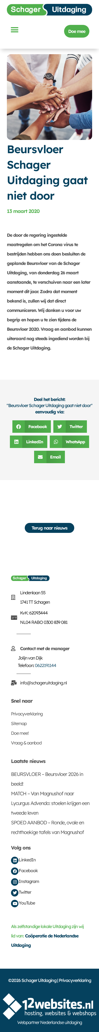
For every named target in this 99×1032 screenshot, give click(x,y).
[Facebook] (14, 871)
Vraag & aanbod (26, 743)
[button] (14, 30)
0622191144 (45, 665)
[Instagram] (14, 882)
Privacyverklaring (27, 713)
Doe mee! (20, 733)
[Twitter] (14, 893)
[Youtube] (14, 903)
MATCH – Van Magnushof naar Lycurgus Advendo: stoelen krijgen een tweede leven (50, 803)
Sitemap (19, 723)
